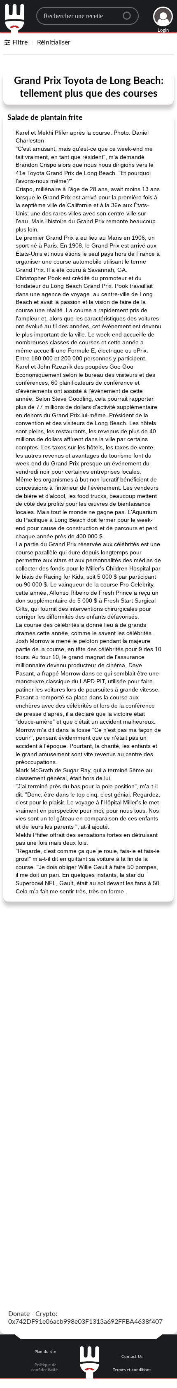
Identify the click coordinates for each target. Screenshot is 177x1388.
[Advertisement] (88, 998)
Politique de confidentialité (44, 1367)
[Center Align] (129, 12)
